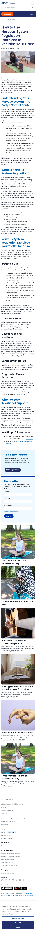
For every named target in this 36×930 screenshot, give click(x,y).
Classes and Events (7, 810)
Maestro (3, 846)
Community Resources (8, 821)
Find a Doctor (7, 14)
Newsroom (4, 824)
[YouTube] (20, 880)
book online (14, 895)
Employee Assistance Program (10, 856)
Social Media (5, 813)
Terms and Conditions (26, 913)
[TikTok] (23, 880)
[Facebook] (2, 880)
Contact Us (4, 816)
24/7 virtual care (27, 893)
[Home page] (2, 19)
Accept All (18, 927)
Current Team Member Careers (10, 853)
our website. (29, 439)
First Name (7, 491)
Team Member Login (7, 862)
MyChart (8, 895)
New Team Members (7, 859)
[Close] (34, 904)
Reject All (18, 922)
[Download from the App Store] (7, 888)
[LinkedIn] (9, 880)
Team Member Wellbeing (9, 865)
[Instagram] (6, 880)
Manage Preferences (18, 918)
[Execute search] (33, 7)
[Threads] (13, 880)
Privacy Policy (10, 914)
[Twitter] (16, 880)
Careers (3, 832)
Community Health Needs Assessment (13, 819)
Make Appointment (12, 470)
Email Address (8, 505)
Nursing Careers (6, 835)
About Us (4, 807)
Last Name (7, 498)
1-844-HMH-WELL (28, 895)
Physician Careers (6, 838)
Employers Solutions (7, 873)
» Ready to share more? (11, 512)
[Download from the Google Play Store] (20, 888)
